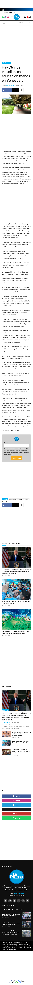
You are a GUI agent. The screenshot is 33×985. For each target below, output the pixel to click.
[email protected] (19, 894)
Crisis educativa (12, 499)
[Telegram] (14, 900)
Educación (26, 499)
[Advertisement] (16, 42)
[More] (21, 90)
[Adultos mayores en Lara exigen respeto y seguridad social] (26, 915)
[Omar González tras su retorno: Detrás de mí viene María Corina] (16, 589)
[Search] (29, 22)
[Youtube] (27, 900)
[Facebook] (5, 900)
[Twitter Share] (13, 981)
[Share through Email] (22, 981)
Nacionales (6, 62)
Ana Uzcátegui (6, 722)
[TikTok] (19, 900)
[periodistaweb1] (3, 86)
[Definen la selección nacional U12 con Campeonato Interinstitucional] (6, 734)
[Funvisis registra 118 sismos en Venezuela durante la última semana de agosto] (16, 619)
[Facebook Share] (10, 981)
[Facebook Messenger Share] (19, 981)
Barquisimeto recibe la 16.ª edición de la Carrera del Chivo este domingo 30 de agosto (10, 932)
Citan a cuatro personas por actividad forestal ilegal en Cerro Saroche (21, 751)
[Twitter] (23, 900)
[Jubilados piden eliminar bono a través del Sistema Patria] (26, 924)
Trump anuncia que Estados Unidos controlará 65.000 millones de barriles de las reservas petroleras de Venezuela (16, 571)
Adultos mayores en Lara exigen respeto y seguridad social (11, 914)
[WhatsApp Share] (16, 981)
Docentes (20, 499)
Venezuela (4, 501)
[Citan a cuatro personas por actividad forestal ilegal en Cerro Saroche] (6, 752)
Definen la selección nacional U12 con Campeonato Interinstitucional (21, 733)
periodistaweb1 (10, 85)
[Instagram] (10, 900)
